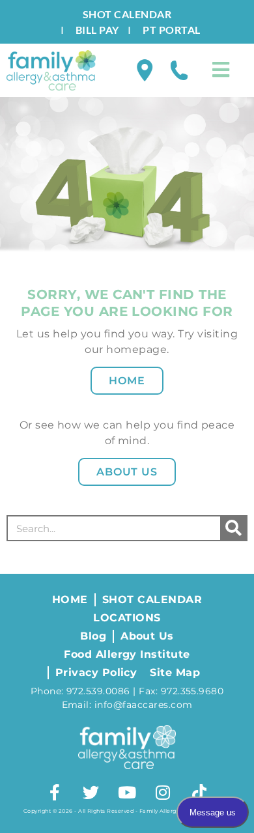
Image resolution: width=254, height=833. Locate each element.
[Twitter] (91, 792)
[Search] (233, 528)
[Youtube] (127, 792)
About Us (127, 472)
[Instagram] (163, 792)
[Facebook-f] (54, 792)
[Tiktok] (199, 792)
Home (127, 380)
